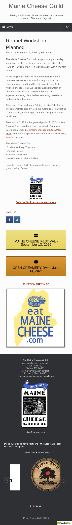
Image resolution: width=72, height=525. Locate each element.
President (46, 52)
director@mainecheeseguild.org (38, 376)
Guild (26, 165)
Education (55, 165)
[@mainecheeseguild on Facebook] (9, 219)
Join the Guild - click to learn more (36, 202)
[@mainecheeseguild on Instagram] (17, 219)
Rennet (24, 168)
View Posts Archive (35, 432)
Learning (34, 165)
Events (19, 165)
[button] (7, 480)
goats (8, 168)
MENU (10, 27)
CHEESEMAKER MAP (36, 284)
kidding (16, 168)
